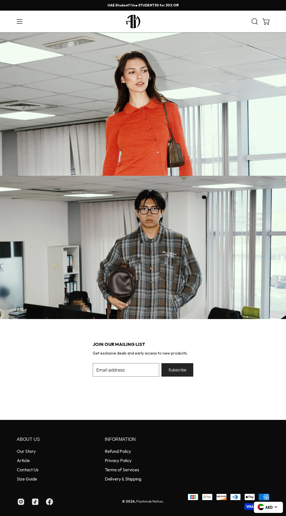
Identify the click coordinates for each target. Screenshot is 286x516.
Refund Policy (118, 451)
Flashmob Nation (149, 501)
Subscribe (177, 369)
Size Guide (27, 479)
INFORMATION (120, 439)
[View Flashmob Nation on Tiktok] (34, 502)
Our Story (26, 451)
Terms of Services (122, 469)
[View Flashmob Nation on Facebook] (48, 502)
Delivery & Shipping (123, 479)
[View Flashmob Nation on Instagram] (20, 502)
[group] (143, 5)
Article (23, 460)
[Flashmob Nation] (143, 21)
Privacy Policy (118, 460)
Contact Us (28, 469)
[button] (254, 21)
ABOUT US (28, 439)
